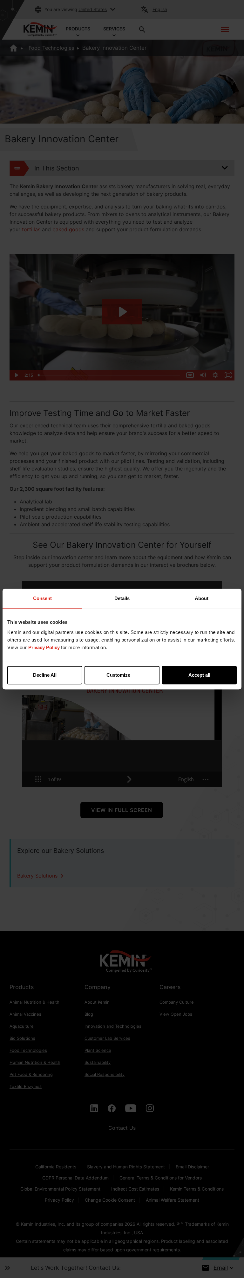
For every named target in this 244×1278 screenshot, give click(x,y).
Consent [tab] (42, 598)
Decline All (45, 675)
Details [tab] (122, 598)
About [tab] (201, 598)
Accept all (199, 675)
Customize (118, 675)
